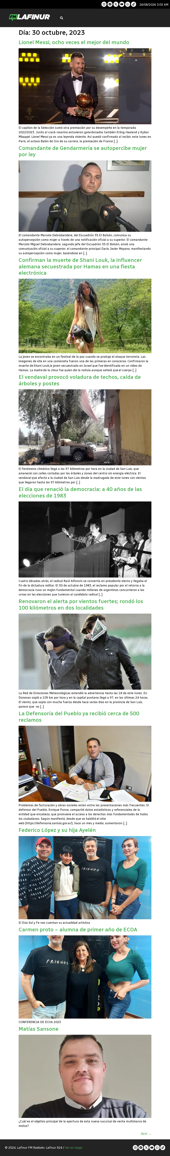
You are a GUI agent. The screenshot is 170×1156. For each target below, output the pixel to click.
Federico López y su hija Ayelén (57, 830)
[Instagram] (104, 4)
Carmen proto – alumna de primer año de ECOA (78, 929)
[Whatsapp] (127, 4)
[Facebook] (110, 4)
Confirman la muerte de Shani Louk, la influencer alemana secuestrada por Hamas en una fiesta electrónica (80, 266)
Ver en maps (73, 1148)
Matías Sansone (38, 1029)
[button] (61, 18)
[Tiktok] (133, 4)
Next (146, 1134)
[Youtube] (121, 4)
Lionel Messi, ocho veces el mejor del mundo (74, 42)
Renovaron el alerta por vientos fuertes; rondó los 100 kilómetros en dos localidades (81, 604)
